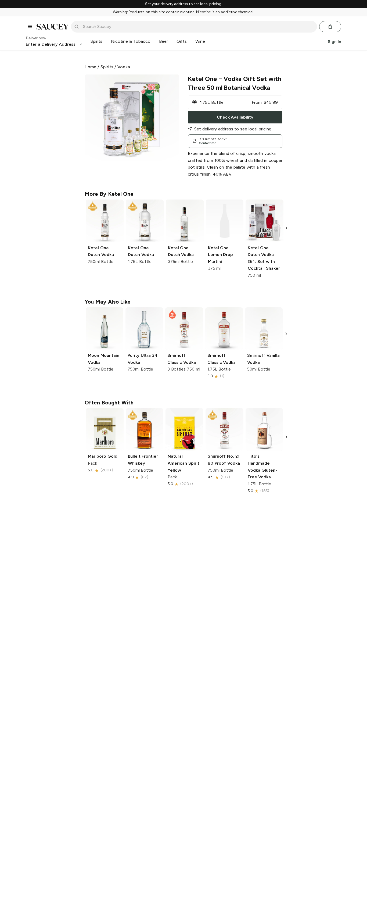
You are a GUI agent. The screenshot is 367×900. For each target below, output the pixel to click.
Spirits (106, 66)
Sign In (334, 41)
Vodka (123, 66)
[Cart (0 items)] (330, 26)
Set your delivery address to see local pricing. (183, 4)
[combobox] (198, 26)
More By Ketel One (109, 194)
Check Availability (235, 117)
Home (90, 66)
